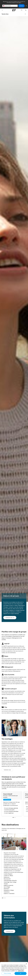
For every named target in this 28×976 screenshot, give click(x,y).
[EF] (14, 10)
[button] (2, 10)
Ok (20, 973)
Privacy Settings (7, 973)
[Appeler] (25, 10)
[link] (5, 14)
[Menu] (25, 14)
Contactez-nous (7, 769)
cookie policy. (21, 970)
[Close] (26, 963)
